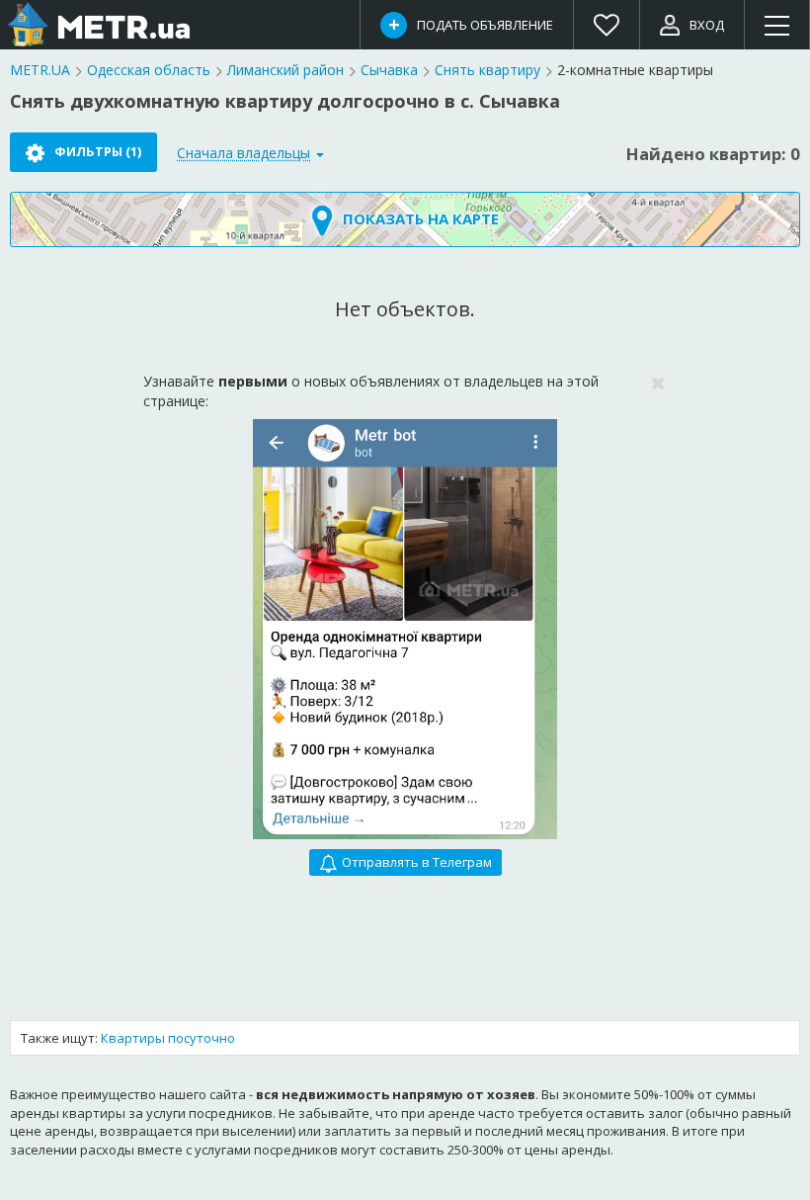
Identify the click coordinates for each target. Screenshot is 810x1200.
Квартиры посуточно (168, 1038)
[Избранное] (607, 24)
